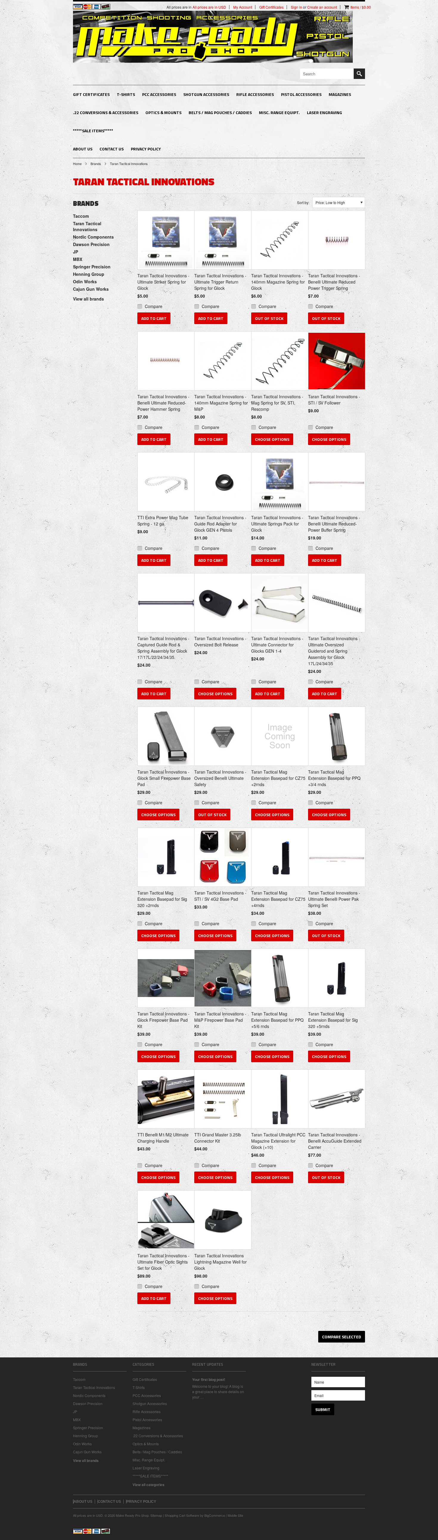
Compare (153, 306)
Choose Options (272, 439)
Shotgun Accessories (206, 94)
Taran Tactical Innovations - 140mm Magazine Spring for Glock (278, 282)
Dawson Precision (91, 244)
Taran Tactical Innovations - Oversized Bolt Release (220, 641)
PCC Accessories (159, 94)
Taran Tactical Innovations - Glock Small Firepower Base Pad (164, 778)
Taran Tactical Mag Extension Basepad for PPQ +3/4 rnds (334, 778)
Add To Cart (154, 318)
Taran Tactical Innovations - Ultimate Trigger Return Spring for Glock (220, 282)
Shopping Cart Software (182, 1515)
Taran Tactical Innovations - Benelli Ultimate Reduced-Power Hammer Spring (163, 402)
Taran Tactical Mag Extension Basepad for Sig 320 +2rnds (162, 899)
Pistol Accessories (301, 94)
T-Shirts (126, 94)
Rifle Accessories (255, 94)
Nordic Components (93, 237)
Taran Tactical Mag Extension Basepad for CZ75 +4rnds (278, 899)
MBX (77, 259)
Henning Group (88, 274)
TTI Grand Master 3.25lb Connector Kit (217, 1138)
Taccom (81, 216)
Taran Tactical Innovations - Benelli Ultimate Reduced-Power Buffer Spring (334, 523)
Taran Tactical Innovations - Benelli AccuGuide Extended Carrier (334, 1141)
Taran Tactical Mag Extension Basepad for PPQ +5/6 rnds (277, 1020)
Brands (96, 163)
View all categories (148, 1484)
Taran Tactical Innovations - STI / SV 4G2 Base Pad (220, 896)
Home (77, 163)
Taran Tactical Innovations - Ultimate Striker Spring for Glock (163, 282)
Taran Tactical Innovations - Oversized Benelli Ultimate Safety (220, 778)
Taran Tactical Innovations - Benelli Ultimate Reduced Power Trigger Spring (334, 282)
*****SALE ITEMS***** (93, 130)
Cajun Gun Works (91, 289)
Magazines (340, 94)
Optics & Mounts (163, 112)
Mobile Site (235, 1515)
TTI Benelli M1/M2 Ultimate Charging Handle (163, 1138)
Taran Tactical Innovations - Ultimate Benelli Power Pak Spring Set (334, 899)
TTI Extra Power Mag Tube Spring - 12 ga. (162, 520)
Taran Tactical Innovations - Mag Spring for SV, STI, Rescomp (277, 402)
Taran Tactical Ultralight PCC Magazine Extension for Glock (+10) (278, 1141)
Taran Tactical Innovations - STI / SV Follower (334, 399)
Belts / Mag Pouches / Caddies (220, 112)
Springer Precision (92, 267)
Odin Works (85, 281)
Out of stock (269, 318)
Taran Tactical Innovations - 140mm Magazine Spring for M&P (221, 402)
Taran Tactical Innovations (87, 226)
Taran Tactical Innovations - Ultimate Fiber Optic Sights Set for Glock (163, 1262)
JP (75, 252)
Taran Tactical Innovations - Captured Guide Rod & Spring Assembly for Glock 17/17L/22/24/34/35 (163, 647)
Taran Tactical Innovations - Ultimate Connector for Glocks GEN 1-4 (277, 644)
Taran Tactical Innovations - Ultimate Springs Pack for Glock (277, 523)
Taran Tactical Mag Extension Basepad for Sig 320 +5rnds (333, 1020)
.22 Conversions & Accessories (105, 112)
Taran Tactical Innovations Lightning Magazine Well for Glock (220, 1262)
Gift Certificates (91, 94)
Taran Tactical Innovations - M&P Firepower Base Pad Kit (220, 1020)
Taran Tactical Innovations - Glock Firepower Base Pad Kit (163, 1020)
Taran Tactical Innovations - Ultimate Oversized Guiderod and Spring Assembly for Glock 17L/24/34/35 (334, 650)
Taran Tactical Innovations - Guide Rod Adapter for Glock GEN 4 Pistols (220, 523)
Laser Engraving (324, 112)
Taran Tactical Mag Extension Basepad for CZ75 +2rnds (278, 778)
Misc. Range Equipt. (279, 112)
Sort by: (303, 202)
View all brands (88, 299)
